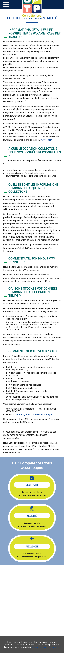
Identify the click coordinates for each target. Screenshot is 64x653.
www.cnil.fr (46, 140)
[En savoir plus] (39, 647)
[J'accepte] (55, 647)
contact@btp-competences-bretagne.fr (35, 414)
